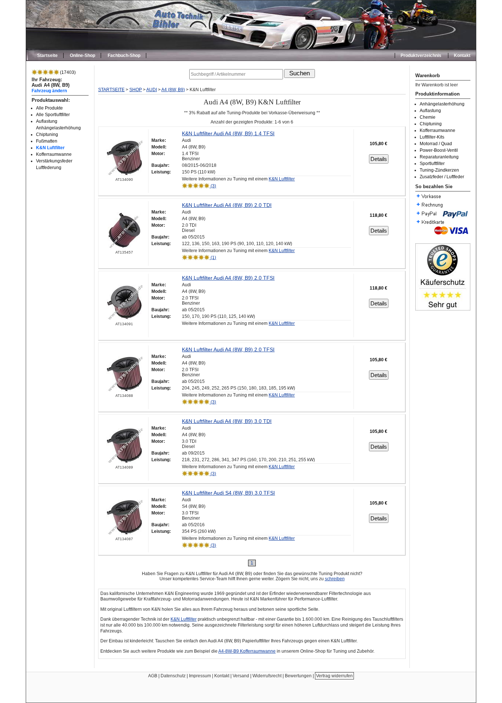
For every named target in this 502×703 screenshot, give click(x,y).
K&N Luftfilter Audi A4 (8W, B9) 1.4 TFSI (228, 133)
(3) (212, 186)
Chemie (427, 117)
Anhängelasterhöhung (442, 104)
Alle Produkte (49, 108)
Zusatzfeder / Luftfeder (442, 176)
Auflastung (430, 110)
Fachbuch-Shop (124, 55)
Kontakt (462, 55)
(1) (212, 257)
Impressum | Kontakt (209, 675)
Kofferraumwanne (54, 154)
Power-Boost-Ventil (439, 150)
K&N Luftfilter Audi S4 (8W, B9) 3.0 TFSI (228, 493)
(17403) (67, 72)
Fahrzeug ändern (49, 90)
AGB (152, 675)
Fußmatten (46, 141)
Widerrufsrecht (267, 675)
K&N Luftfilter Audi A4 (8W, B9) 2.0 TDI (227, 205)
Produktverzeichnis (421, 55)
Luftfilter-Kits (432, 137)
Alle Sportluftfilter (53, 114)
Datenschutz (173, 675)
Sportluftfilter (432, 163)
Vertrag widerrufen (334, 675)
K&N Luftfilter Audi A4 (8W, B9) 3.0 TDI (227, 421)
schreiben (335, 578)
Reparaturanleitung (439, 156)
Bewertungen (298, 675)
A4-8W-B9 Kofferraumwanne (247, 651)
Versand (241, 675)
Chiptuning (47, 134)
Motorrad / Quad (436, 143)
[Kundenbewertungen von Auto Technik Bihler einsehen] (442, 309)
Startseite (47, 55)
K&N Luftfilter (50, 147)
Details (378, 159)
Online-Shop (82, 55)
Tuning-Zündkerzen (439, 170)
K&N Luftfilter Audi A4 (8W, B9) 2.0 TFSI (228, 278)
